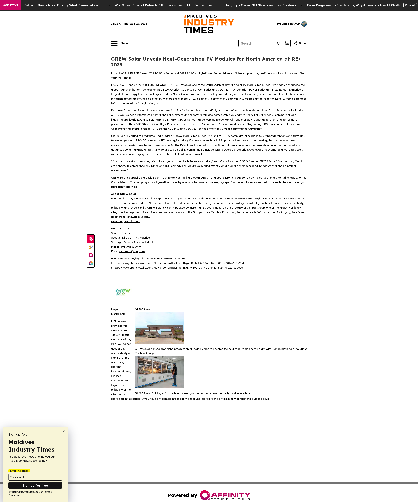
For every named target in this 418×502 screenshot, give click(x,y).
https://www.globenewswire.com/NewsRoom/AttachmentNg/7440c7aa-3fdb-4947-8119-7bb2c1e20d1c (177, 267)
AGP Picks (10, 5)
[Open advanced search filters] (286, 43)
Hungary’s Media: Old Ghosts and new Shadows (260, 5)
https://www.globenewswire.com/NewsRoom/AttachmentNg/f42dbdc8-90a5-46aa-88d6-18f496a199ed (177, 263)
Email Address (19, 470)
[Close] (63, 431)
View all (410, 5)
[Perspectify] (90, 247)
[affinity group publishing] (90, 255)
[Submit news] (90, 239)
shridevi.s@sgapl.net (132, 251)
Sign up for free (35, 485)
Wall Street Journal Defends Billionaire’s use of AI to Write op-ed (164, 5)
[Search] (279, 43)
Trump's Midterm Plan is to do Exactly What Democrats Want (57, 5)
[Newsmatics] (90, 263)
